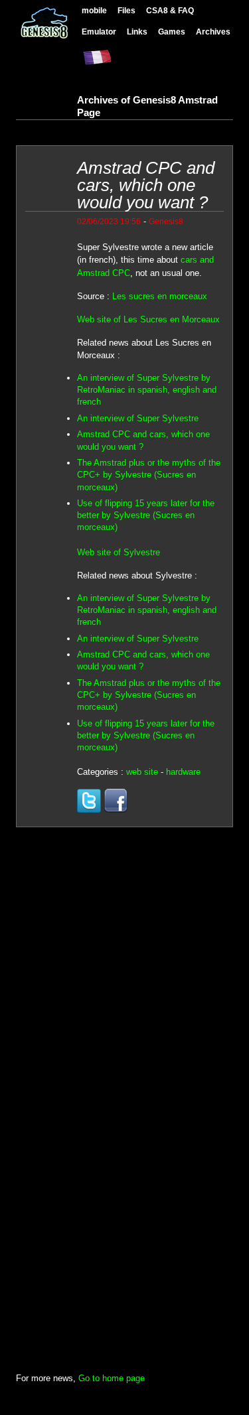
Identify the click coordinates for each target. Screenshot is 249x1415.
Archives (213, 31)
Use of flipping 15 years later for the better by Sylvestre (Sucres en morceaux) (145, 515)
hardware (183, 772)
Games (171, 31)
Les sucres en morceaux (159, 296)
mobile (94, 10)
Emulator (99, 31)
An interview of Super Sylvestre (138, 418)
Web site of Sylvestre (118, 552)
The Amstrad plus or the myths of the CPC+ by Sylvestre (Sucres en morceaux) (148, 475)
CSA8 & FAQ (170, 10)
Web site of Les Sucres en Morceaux (148, 319)
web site (142, 772)
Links (137, 31)
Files (126, 10)
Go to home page (111, 1378)
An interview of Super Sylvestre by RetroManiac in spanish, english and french (146, 390)
